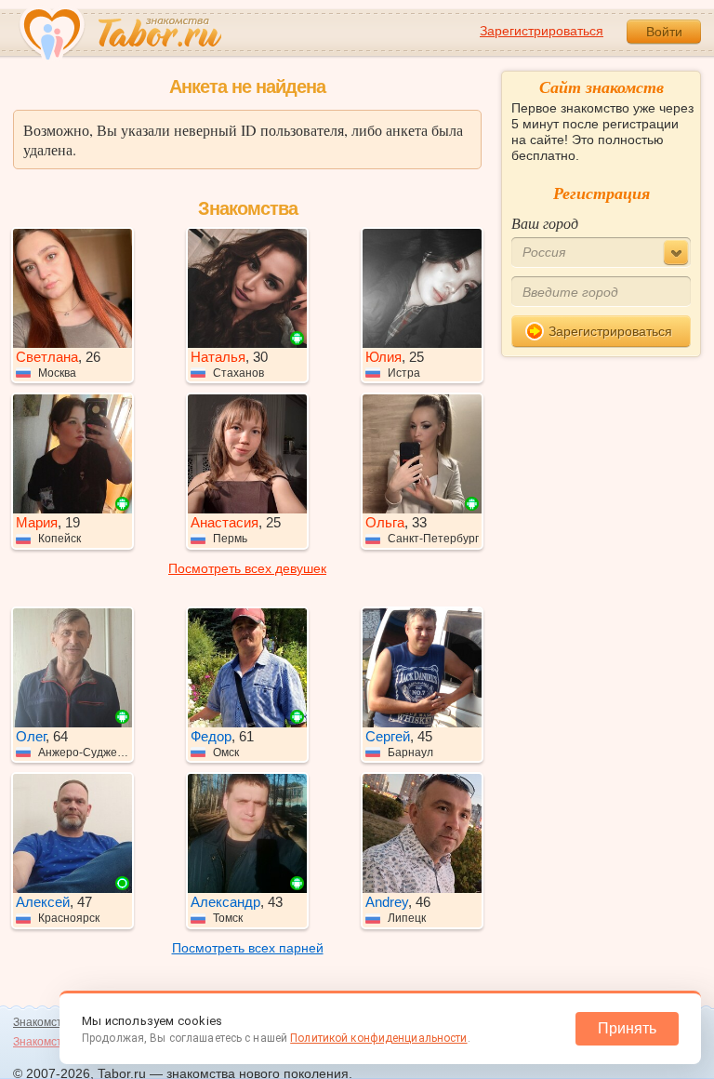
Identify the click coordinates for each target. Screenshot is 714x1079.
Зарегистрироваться (541, 30)
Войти (664, 31)
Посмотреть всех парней (248, 947)
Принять (627, 1028)
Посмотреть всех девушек (247, 568)
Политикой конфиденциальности (378, 1038)
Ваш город (544, 223)
